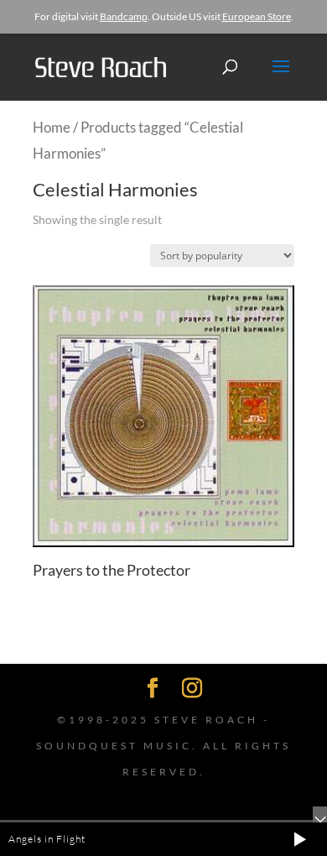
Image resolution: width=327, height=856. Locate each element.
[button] (300, 839)
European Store (256, 16)
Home (51, 127)
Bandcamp (124, 16)
